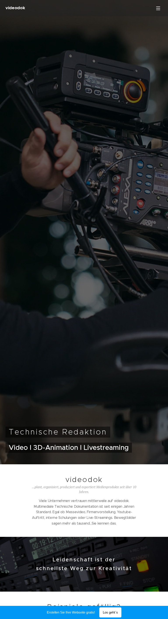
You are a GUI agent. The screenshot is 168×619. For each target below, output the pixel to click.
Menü (158, 8)
